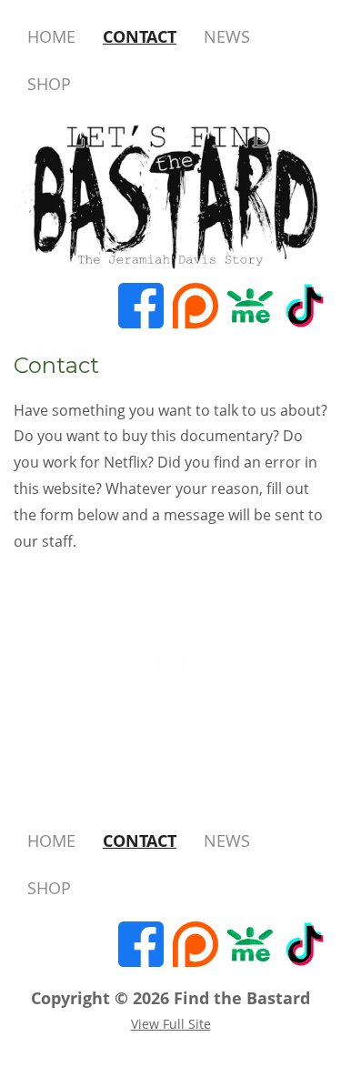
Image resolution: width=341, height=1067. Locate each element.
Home (51, 36)
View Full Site (171, 1023)
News (227, 36)
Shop (49, 84)
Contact (139, 36)
